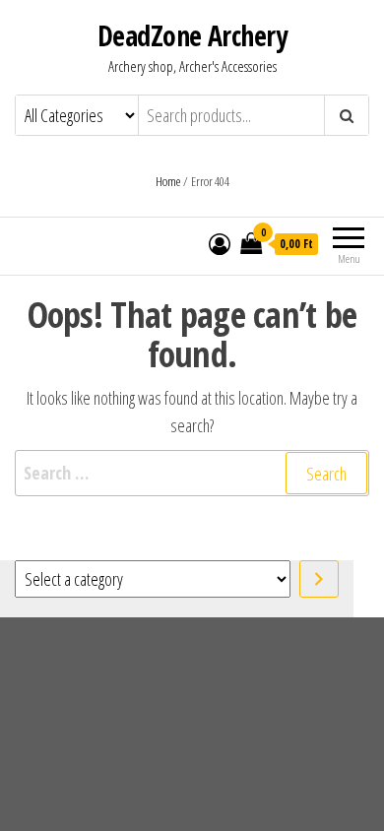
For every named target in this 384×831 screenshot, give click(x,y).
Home (168, 181)
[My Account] (219, 243)
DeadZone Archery (192, 35)
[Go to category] (319, 579)
